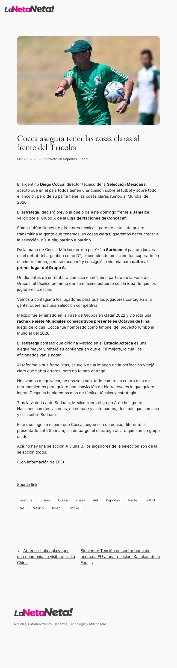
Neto (53, 159)
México (38, 508)
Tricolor (73, 508)
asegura (26, 500)
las (22, 508)
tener (56, 508)
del (95, 500)
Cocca (63, 500)
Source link (27, 484)
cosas (80, 500)
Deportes (70, 159)
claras (45, 500)
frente (132, 500)
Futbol (83, 159)
